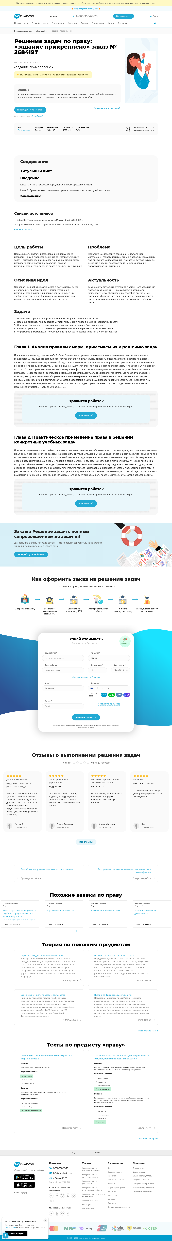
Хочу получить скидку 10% (86, 9)
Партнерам (112, 1195)
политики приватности (90, 725)
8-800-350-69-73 (60, 1168)
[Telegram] (104, 695)
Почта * (48, 701)
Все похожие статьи (148, 1030)
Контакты (122, 23)
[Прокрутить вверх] (166, 1230)
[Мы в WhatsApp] (68, 1195)
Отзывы (84, 23)
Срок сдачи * (120, 665)
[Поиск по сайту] (154, 23)
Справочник (98, 23)
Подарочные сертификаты (144, 1183)
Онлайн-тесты (139, 1172)
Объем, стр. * (97, 665)
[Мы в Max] (73, 1195)
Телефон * (95, 683)
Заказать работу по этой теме (30, 110)
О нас (110, 1168)
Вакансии (112, 1191)
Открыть (84, 415)
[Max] (126, 695)
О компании (58, 23)
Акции (111, 23)
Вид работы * (51, 653)
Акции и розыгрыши (116, 1187)
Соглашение (10, 1227)
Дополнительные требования (86, 677)
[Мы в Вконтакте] (57, 1195)
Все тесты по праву (148, 1138)
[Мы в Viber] (62, 1195)
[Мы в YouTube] (62, 1213)
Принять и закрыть (16, 1233)
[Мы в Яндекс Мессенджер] (51, 1201)
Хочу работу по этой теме (31, 554)
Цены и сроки (21, 23)
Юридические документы (119, 1207)
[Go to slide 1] (76, 931)
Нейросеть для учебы (142, 1191)
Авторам (53, 16)
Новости (111, 1183)
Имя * (47, 683)
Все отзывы (86, 841)
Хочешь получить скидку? (107, 108)
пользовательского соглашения (73, 725)
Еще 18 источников (23, 230)
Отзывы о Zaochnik (116, 1179)
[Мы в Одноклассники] (57, 1213)
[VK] (119, 695)
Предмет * (95, 653)
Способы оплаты (39, 23)
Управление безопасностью (60, 910)
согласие (109, 725)
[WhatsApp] (111, 695)
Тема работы (51, 665)
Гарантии (72, 23)
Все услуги (86, 1204)
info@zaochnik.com (62, 1173)
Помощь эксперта (90, 1200)
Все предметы (88, 1208)
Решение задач (24, 130)
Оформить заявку (123, 16)
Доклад (150, 783)
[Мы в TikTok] (68, 1213)
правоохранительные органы (105, 910)
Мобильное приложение (143, 1187)
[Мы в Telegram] (51, 1195)
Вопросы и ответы (141, 1179)
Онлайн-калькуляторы (142, 1176)
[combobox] (63, 658)
